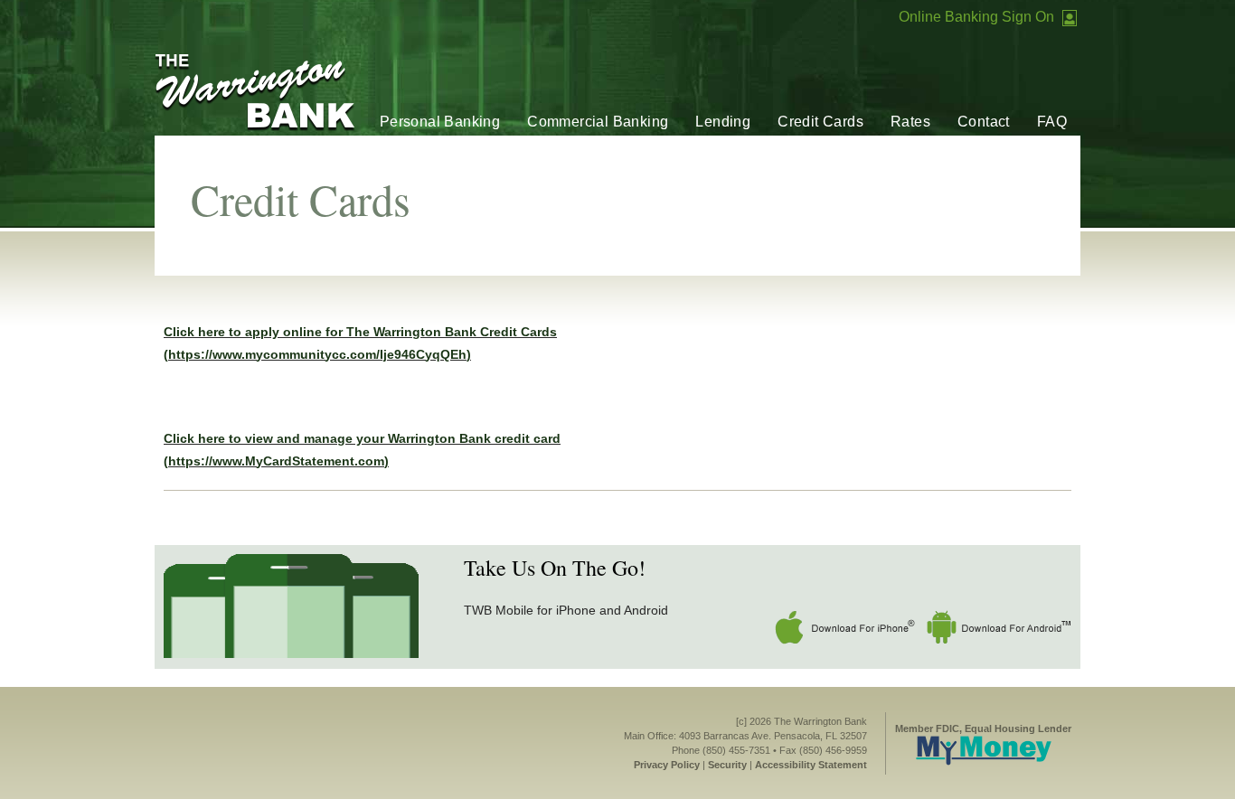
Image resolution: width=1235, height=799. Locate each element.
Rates (910, 121)
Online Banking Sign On (976, 16)
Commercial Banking (597, 121)
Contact (983, 121)
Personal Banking (440, 121)
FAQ (1052, 121)
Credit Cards (820, 121)
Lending (722, 121)
